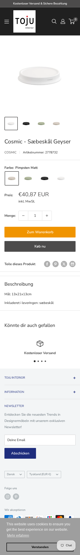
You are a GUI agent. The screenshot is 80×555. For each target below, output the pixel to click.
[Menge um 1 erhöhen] (47, 215)
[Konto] (63, 21)
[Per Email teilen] (72, 264)
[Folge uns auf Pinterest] (16, 496)
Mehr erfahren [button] (18, 535)
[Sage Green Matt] (28, 178)
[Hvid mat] (61, 178)
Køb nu (40, 246)
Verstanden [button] (40, 547)
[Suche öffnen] (54, 21)
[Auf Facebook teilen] (47, 264)
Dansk (11, 474)
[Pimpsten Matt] (12, 178)
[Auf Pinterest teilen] (55, 264)
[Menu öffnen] (6, 21)
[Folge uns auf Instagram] (7, 496)
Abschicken (20, 453)
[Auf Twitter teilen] (64, 264)
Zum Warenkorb (40, 232)
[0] (72, 21)
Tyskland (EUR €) (40, 474)
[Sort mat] (45, 178)
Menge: (10, 215)
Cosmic (10, 152)
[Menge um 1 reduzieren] (23, 215)
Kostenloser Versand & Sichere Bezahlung (40, 4)
